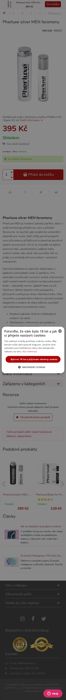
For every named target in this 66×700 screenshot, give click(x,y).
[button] (33, 367)
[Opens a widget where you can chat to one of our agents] (52, 693)
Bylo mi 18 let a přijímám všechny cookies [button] (34, 359)
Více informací (30, 351)
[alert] (33, 350)
